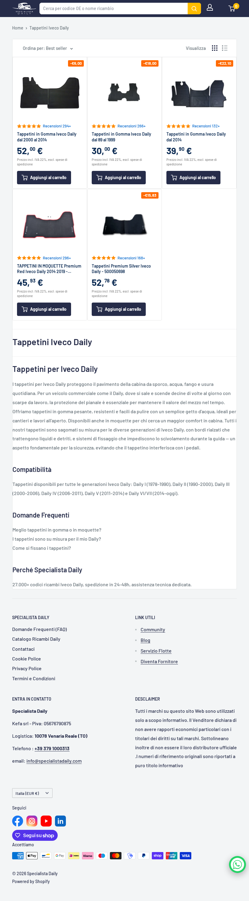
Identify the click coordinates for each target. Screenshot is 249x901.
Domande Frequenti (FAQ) (39, 629)
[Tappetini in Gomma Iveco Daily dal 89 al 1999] (124, 91)
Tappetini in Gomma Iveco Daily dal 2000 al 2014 (47, 136)
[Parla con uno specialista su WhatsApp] (237, 864)
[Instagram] (31, 821)
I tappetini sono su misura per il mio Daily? (56, 539)
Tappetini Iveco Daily (49, 27)
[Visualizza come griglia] (214, 48)
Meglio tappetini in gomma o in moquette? (56, 529)
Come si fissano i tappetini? (41, 548)
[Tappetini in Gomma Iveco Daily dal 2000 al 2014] (50, 91)
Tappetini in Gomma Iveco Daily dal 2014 (196, 136)
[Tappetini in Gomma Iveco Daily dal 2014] (199, 91)
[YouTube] (46, 821)
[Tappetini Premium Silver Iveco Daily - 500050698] (124, 223)
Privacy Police (27, 668)
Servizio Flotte (156, 650)
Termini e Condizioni (33, 678)
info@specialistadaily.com (54, 761)
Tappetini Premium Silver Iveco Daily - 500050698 (121, 268)
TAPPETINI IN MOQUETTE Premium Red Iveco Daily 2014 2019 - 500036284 (49, 268)
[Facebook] (17, 821)
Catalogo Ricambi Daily (36, 639)
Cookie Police (26, 658)
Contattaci (23, 649)
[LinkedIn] (60, 821)
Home (17, 27)
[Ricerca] (194, 8)
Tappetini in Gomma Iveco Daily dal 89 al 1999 (121, 136)
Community (153, 629)
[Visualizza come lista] (224, 48)
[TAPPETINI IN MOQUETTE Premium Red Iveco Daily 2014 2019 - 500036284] (50, 223)
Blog (145, 640)
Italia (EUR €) (27, 793)
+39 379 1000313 (52, 748)
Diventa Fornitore (159, 661)
